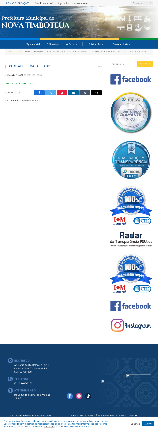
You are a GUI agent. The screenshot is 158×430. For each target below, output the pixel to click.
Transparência (120, 44)
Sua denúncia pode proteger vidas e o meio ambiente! (62, 3)
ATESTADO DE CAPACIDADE (20, 83)
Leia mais (49, 426)
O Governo (71, 44)
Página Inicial (32, 44)
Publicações (95, 44)
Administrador (16, 75)
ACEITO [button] (148, 423)
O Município (53, 44)
